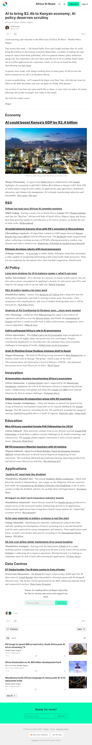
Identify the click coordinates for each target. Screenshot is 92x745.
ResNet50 (61, 236)
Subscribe (73, 4)
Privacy (46, 729)
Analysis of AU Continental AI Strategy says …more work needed (43, 310)
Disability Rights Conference (59, 479)
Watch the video (66, 413)
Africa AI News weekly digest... (17, 665)
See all (9, 696)
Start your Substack (40, 735)
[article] (46, 650)
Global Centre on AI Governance (46, 335)
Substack (35, 740)
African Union (42, 318)
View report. (22, 195)
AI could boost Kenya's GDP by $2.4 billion (41, 122)
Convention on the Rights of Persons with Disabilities (45, 485)
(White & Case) (31, 325)
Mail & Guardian (57, 284)
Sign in (85, 4)
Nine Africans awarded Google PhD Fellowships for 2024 (39, 426)
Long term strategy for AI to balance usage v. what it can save (41, 273)
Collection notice (62, 729)
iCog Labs (33, 253)
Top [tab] (8, 638)
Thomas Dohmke (78, 213)
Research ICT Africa (49, 294)
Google (76, 182)
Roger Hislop (15, 26)
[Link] (2, 115)
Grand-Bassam (26, 577)
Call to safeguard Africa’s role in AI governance (33, 330)
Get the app (57, 735)
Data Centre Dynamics (40, 584)
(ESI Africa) (18, 536)
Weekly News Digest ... (14, 650)
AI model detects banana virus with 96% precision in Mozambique (44, 228)
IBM (65, 389)
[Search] (59, 4)
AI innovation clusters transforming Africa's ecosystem (38, 378)
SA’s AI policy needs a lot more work (26, 290)
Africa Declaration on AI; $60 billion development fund (33, 662)
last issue (26, 65)
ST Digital (36, 574)
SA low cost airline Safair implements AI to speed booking (39, 541)
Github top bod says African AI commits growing (33, 208)
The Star (32, 195)
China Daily (80, 413)
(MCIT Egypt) (53, 365)
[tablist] (11, 638)
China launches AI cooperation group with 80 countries (38, 398)
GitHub (60, 213)
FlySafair (9, 553)
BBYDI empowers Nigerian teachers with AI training (35, 446)
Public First (46, 182)
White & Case (45, 314)
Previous (13, 629)
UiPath (62, 546)
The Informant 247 (51, 461)
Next (80, 629)
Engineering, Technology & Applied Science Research (61, 243)
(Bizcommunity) (29, 512)
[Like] (6, 689)
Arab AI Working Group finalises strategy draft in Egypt (38, 350)
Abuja (27, 451)
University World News (22, 441)
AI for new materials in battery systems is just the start (37, 518)
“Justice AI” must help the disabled (25, 474)
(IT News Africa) (73, 556)
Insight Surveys (66, 502)
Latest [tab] (13, 638)
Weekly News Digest (13, 684)
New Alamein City (74, 355)
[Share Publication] (64, 4)
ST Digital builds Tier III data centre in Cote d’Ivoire (35, 569)
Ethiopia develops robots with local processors (33, 249)
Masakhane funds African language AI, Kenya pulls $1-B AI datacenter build (35, 679)
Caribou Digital (35, 383)
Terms (52, 729)
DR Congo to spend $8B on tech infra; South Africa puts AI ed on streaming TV (35, 646)
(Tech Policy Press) (26, 304)
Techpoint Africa (51, 393)
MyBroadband (26, 223)
